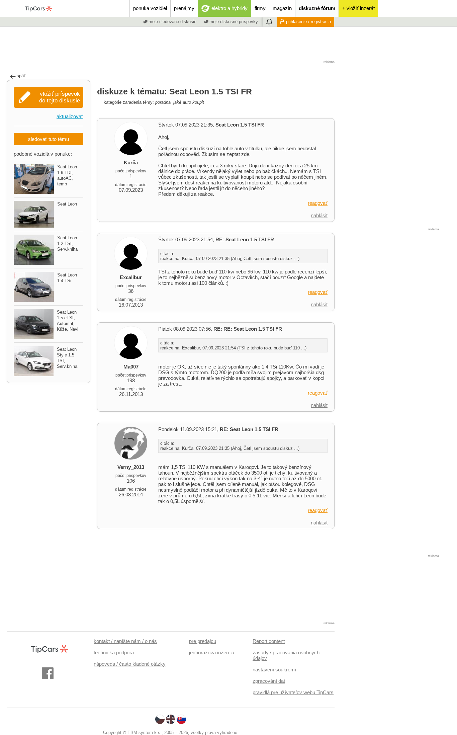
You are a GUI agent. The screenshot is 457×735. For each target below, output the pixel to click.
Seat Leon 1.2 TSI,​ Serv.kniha (67, 243)
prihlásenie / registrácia (308, 21)
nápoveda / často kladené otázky (130, 664)
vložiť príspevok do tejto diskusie (59, 97)
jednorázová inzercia (211, 652)
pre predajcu (202, 641)
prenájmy (184, 8)
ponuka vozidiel (150, 8)
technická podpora (114, 652)
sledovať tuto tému (48, 139)
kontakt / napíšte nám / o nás (125, 641)
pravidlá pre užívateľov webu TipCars (293, 692)
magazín (282, 8)
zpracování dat (269, 681)
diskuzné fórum (317, 8)
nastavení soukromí (274, 669)
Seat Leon (67, 204)
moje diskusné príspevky (233, 21)
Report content (269, 641)
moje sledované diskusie (171, 21)
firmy (260, 8)
